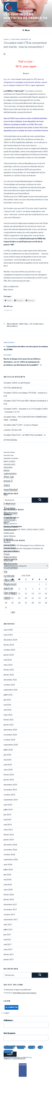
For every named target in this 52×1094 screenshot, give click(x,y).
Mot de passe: (9, 1033)
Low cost (11, 533)
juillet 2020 (8, 750)
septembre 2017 (11, 919)
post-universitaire (11, 551)
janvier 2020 (9, 780)
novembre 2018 (10, 850)
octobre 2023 (9, 650)
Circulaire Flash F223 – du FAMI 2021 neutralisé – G (24, 435)
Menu (27, 30)
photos (7, 470)
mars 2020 (8, 770)
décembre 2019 (10, 785)
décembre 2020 (10, 730)
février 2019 (9, 835)
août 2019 (8, 805)
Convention (11, 567)
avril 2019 (8, 825)
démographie (7, 458)
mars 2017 (8, 949)
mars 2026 (8, 630)
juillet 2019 (8, 810)
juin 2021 (7, 700)
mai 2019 (7, 820)
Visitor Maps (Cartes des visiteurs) (24, 993)
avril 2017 (8, 944)
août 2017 (8, 924)
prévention (7, 464)
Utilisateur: (8, 1020)
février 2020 (9, 775)
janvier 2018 (9, 899)
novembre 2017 (10, 909)
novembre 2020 (10, 735)
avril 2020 (8, 765)
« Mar (13, 612)
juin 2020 (7, 755)
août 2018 (8, 864)
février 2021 (9, 720)
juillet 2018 (8, 870)
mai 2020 (7, 760)
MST (7, 523)
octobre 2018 (9, 854)
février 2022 (9, 670)
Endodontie (13, 452)
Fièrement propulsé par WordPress (18, 1057)
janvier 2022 (9, 675)
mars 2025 (8, 635)
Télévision (12, 536)
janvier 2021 (9, 725)
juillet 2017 (8, 929)
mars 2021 (8, 715)
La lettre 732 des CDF (13, 430)
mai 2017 (7, 939)
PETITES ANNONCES (13, 388)
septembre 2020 (11, 745)
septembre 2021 (11, 690)
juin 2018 (7, 875)
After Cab (9, 477)
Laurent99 (25, 39)
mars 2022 (8, 665)
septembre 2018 (11, 859)
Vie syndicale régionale (9, 575)
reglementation (10, 473)
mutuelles (15, 526)
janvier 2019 (9, 840)
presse (7, 481)
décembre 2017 (10, 904)
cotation (11, 455)
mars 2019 (8, 830)
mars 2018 (8, 890)
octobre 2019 (9, 795)
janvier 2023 (9, 655)
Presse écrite (8, 539)
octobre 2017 (9, 914)
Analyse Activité (7, 452)
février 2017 (9, 954)
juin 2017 (7, 934)
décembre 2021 (10, 680)
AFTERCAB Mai (10, 440)
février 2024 (9, 645)
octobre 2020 (9, 740)
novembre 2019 (10, 790)
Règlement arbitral (18, 324)
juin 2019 (7, 815)
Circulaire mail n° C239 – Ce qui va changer (21, 425)
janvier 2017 (9, 959)
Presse (7, 554)
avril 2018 (8, 885)
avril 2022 (8, 660)
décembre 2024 (10, 640)
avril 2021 (8, 710)
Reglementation (10, 557)
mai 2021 (7, 705)
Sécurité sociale (7, 455)
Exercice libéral (10, 548)
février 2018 (9, 895)
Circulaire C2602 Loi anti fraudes (17, 383)
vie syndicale (14, 458)
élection (6, 461)
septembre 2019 (11, 800)
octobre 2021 (9, 685)
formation (11, 461)
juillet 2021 (8, 695)
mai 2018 (7, 880)
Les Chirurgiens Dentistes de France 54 (25, 16)
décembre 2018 (10, 845)
